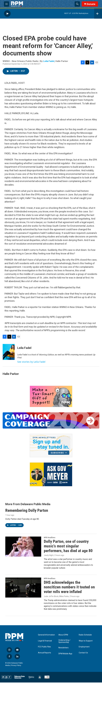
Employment (84, 647)
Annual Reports (44, 653)
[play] (7, 13)
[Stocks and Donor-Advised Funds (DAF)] (51, 396)
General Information (46, 635)
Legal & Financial (45, 641)
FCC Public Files (44, 647)
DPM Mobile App (65, 654)
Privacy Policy (16, 665)
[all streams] (98, 13)
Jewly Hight (49, 555)
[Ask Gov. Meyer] (51, 474)
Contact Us (83, 653)
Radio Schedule (85, 635)
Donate (91, 4)
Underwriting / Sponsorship (64, 641)
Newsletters (63, 648)
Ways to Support (86, 641)
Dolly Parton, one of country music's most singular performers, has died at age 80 (68, 546)
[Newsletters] (51, 445)
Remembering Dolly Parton (26, 510)
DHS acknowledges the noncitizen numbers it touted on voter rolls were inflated (69, 587)
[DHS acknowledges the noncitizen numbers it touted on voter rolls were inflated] (23, 587)
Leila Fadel (48, 61)
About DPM (63, 635)
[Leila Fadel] (9, 352)
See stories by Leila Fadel (31, 361)
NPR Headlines (49, 537)
